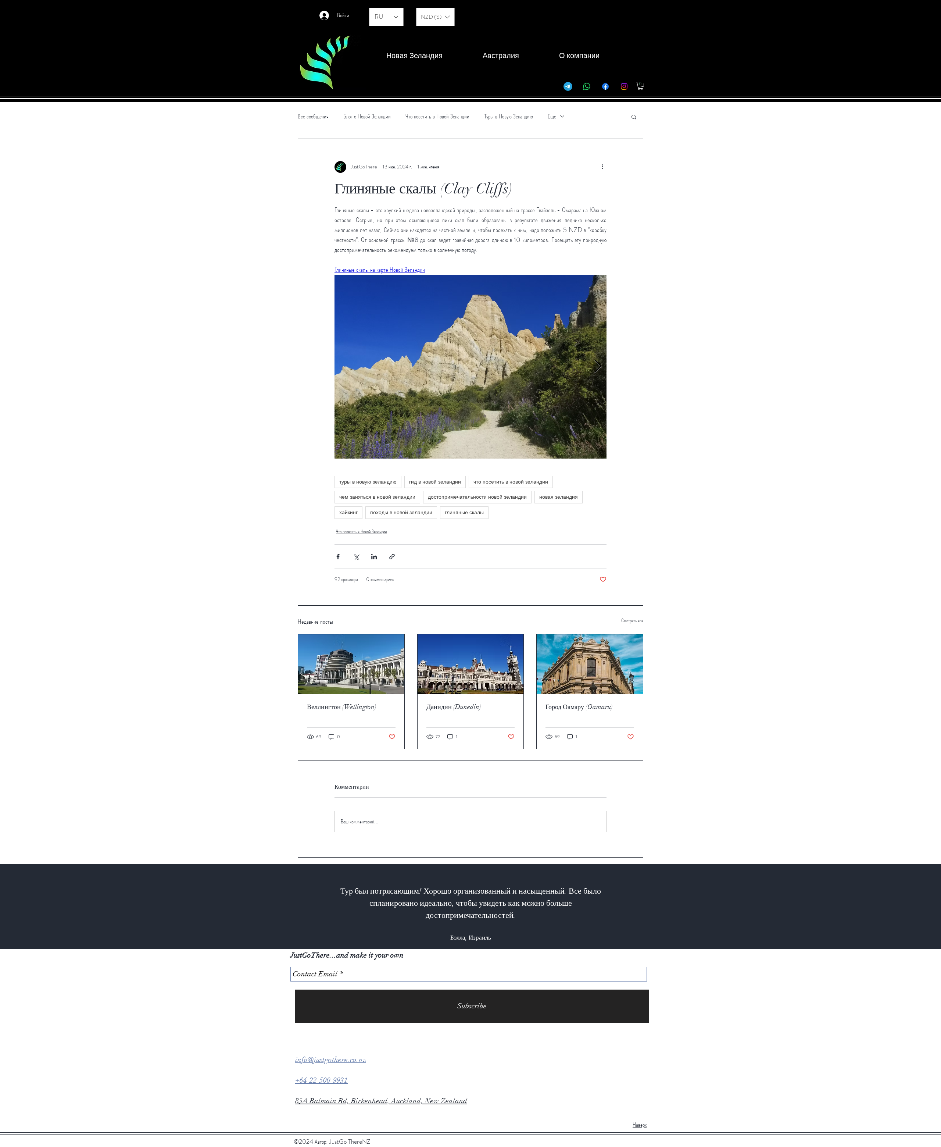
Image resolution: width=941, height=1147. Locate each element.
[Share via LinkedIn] (374, 556)
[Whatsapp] (586, 86)
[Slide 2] (451, 930)
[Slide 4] (464, 930)
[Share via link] (392, 556)
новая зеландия (558, 497)
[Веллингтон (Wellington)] (351, 664)
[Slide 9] (497, 930)
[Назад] (41, 906)
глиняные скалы (464, 512)
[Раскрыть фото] (470, 367)
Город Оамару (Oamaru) (579, 707)
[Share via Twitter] (356, 556)
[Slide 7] (484, 930)
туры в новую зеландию (368, 481)
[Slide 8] (490, 930)
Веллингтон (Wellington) (341, 707)
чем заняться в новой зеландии (377, 497)
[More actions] (602, 167)
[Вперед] (899, 906)
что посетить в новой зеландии (510, 481)
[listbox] (435, 17)
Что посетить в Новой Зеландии (437, 116)
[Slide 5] (470, 930)
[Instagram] (624, 86)
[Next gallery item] (598, 366)
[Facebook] (605, 86)
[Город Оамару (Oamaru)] (590, 664)
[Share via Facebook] (337, 556)
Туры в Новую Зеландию (508, 116)
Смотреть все (632, 620)
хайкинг (348, 512)
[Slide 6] (477, 930)
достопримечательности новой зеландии (477, 497)
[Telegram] (567, 86)
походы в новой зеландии (401, 512)
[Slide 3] (457, 930)
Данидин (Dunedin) (453, 707)
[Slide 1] (444, 930)
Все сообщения (313, 116)
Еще (552, 116)
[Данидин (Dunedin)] (471, 664)
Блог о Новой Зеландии (367, 116)
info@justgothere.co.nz (330, 1059)
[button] (435, 17)
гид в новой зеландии (435, 481)
